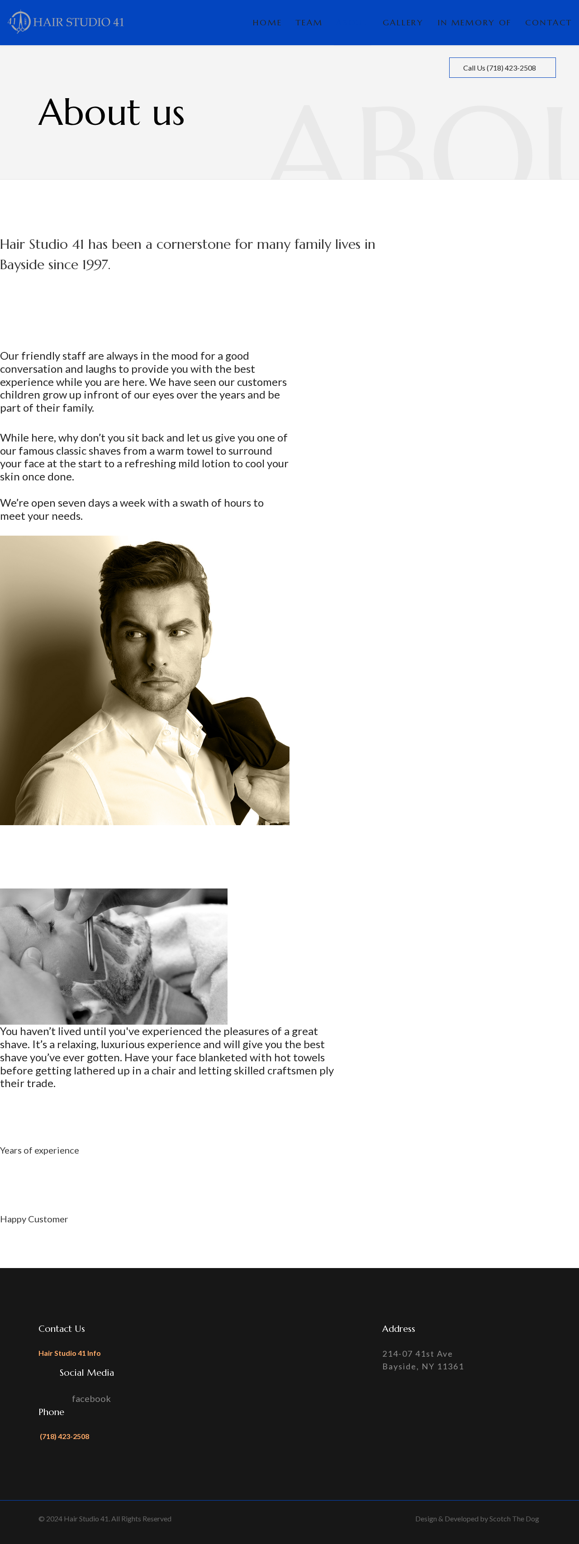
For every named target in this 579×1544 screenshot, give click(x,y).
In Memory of (474, 22)
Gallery (403, 22)
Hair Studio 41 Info (69, 1353)
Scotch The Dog (514, 1518)
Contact (548, 22)
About (352, 22)
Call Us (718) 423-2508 (500, 67)
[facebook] (564, 67)
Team (309, 22)
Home (267, 22)
